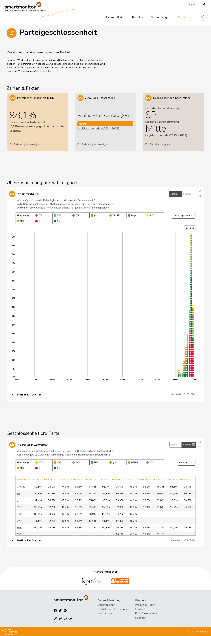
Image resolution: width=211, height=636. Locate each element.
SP (40, 221)
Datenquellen (106, 605)
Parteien (137, 17)
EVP (59, 215)
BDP (41, 462)
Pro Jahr (183, 462)
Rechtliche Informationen (113, 609)
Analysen (183, 17)
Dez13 (34, 479)
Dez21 (143, 479)
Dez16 (75, 479)
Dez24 (184, 479)
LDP (152, 462)
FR (193, 4)
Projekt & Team (145, 605)
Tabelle (187, 194)
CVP (59, 462)
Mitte (22, 221)
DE (189, 4)
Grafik (174, 194)
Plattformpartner (146, 613)
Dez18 (102, 479)
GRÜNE (116, 215)
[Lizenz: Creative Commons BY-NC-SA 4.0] (63, 618)
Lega (133, 215)
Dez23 (170, 479)
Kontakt (140, 609)
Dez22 (157, 479)
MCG (152, 215)
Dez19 (116, 479)
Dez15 (61, 479)
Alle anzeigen (23, 215)
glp (95, 215)
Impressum (105, 613)
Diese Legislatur (182, 215)
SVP (59, 221)
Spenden (140, 618)
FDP (78, 215)
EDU (41, 215)
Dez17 (89, 479)
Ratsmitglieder (115, 17)
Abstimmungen (160, 17)
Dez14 (48, 479)
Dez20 (129, 479)
